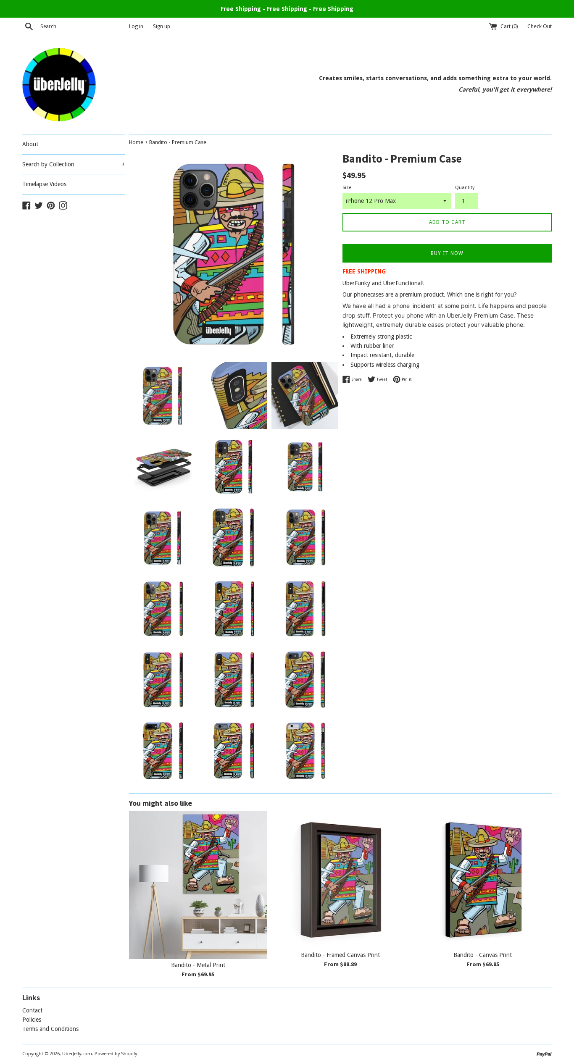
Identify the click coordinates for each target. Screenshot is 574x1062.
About (30, 144)
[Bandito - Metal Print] (198, 885)
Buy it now (447, 253)
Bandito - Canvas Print (482, 955)
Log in (136, 26)
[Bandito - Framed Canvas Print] (340, 880)
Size (346, 187)
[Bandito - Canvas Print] (482, 880)
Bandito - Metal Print (198, 965)
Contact (32, 1010)
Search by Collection (73, 164)
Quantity (464, 187)
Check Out (539, 26)
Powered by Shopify (116, 1054)
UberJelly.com (77, 1054)
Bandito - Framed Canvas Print (340, 955)
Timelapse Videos (44, 184)
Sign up (161, 26)
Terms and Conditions (50, 1028)
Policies (31, 1019)
